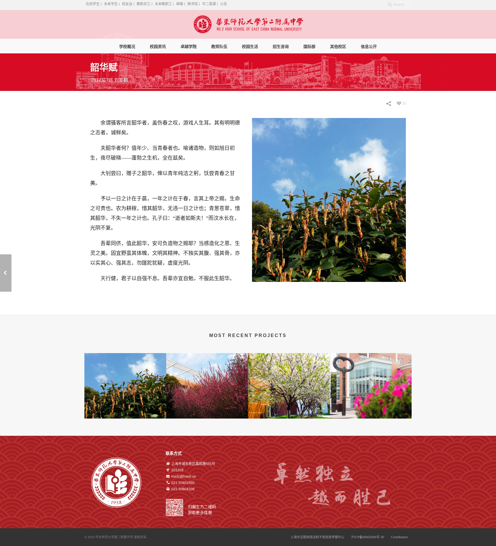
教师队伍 (219, 46)
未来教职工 (163, 4)
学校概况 (127, 46)
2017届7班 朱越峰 (207, 409)
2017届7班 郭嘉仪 (370, 409)
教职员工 (143, 4)
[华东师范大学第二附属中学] (248, 24)
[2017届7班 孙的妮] (289, 362)
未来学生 (111, 4)
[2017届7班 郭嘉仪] (371, 362)
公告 (223, 4)
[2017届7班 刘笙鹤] (125, 362)
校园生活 (250, 46)
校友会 (127, 4)
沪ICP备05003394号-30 (367, 537)
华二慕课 (209, 4)
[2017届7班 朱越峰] (5, 273)
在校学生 (93, 4)
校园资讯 (158, 46)
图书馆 (192, 4)
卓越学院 (189, 46)
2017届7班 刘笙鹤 (125, 409)
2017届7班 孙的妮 (289, 409)
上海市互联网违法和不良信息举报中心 (317, 537)
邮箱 (179, 4)
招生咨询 (281, 46)
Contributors (399, 537)
